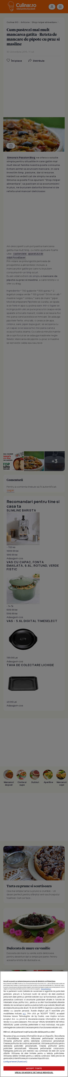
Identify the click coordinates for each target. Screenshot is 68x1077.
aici (24, 1013)
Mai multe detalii (46, 989)
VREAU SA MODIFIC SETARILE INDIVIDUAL (34, 1072)
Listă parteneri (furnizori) (15, 1061)
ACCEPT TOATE (34, 1068)
